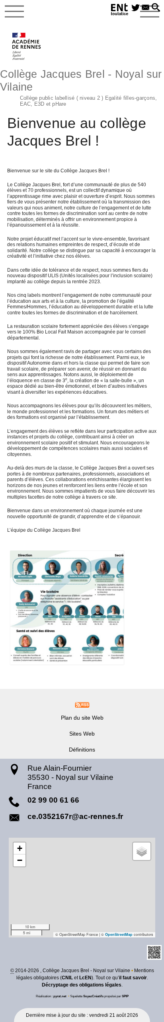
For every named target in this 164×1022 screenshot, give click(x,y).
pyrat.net (59, 996)
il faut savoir (133, 978)
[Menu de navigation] (14, 11)
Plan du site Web (82, 717)
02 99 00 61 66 (53, 800)
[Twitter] (136, 8)
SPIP (125, 996)
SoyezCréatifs (93, 996)
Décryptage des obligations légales (81, 985)
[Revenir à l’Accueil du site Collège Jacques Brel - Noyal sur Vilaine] (27, 46)
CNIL (67, 978)
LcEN (85, 978)
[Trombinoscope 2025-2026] (82, 607)
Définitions (82, 749)
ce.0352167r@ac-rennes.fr (75, 816)
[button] (156, 8)
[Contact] (145, 8)
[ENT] (120, 10)
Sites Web (82, 733)
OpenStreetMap (119, 934)
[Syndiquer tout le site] (82, 704)
